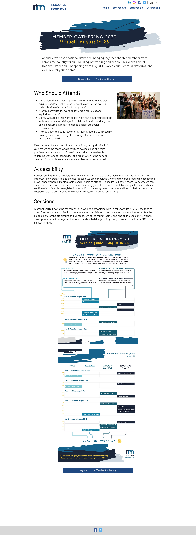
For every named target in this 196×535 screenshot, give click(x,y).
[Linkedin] (129, 2)
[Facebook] (139, 2)
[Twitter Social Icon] (100, 530)
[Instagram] (134, 2)
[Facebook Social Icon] (95, 530)
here (48, 222)
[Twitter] (144, 2)
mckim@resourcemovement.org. (99, 191)
